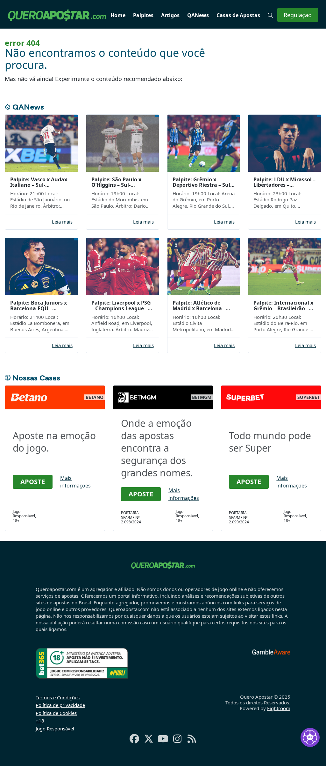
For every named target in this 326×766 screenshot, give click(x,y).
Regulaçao (298, 15)
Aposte (32, 481)
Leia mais (62, 221)
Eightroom (278, 708)
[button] (270, 15)
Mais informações (75, 481)
